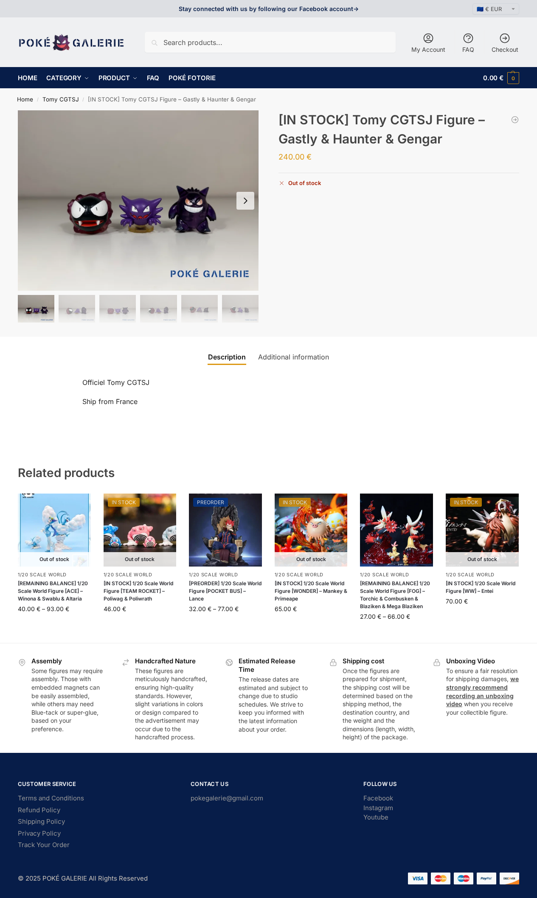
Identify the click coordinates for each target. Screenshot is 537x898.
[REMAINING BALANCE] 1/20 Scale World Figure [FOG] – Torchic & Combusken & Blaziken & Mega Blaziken (395, 594)
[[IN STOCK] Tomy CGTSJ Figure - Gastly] (515, 119)
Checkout (505, 49)
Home (25, 99)
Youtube (375, 817)
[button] (501, 77)
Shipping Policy (41, 821)
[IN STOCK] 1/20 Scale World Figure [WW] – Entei (480, 587)
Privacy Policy (39, 833)
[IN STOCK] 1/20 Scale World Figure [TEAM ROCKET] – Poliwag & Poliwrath (138, 591)
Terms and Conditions (51, 798)
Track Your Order (44, 845)
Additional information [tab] (293, 357)
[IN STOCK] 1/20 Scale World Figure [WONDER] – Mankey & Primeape (311, 591)
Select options (54, 626)
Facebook (378, 798)
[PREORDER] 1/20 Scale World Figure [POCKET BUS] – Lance (225, 591)
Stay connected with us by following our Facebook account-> (269, 8)
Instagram (378, 808)
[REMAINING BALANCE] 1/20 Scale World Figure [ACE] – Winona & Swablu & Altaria (53, 591)
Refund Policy (39, 810)
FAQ (468, 49)
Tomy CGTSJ (60, 99)
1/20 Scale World (42, 575)
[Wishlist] (78, 506)
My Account (428, 49)
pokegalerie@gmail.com (227, 798)
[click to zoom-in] (138, 200)
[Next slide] (245, 201)
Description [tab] (227, 357)
